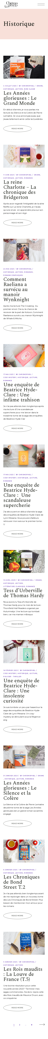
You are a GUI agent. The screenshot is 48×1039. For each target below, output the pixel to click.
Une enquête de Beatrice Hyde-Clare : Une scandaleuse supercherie (21, 495)
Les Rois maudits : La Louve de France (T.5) (22, 974)
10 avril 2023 (9, 580)
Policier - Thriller (12, 676)
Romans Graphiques (13, 275)
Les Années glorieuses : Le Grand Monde (20, 98)
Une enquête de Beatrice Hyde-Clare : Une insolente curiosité (21, 691)
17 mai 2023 (8, 374)
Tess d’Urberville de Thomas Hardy (23, 593)
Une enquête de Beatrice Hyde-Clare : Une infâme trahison (21, 392)
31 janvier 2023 (10, 776)
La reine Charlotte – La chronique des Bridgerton (19, 189)
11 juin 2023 (8, 175)
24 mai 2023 (8, 269)
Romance (28, 178)
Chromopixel (28, 86)
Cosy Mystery (10, 377)
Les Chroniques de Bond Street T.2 (21, 882)
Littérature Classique (14, 586)
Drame (40, 86)
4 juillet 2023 (9, 86)
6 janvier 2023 (10, 870)
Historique (8, 89)
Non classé (29, 89)
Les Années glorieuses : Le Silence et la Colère (20, 790)
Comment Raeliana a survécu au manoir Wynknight (16, 290)
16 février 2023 (10, 670)
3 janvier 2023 (10, 962)
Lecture (19, 89)
